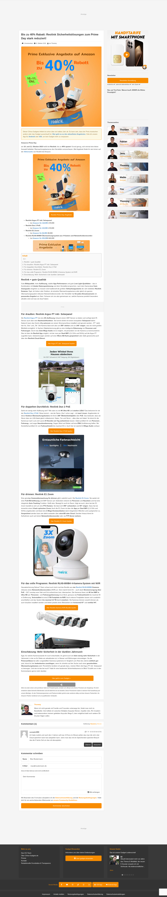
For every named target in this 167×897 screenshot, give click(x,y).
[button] (122, 875)
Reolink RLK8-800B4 (84, 587)
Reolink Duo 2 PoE (31, 413)
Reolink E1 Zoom (82, 498)
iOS (40, 136)
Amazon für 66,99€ (40, 233)
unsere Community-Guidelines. (65, 800)
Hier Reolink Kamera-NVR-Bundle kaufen (61, 608)
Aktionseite (28, 152)
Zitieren (88, 745)
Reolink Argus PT (30, 318)
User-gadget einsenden (84, 858)
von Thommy (53, 43)
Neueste (93, 724)
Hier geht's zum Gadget (61, 678)
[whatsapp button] (83, 884)
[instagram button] (72, 884)
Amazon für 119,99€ (40, 228)
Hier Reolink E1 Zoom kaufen (61, 521)
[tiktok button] (78, 884)
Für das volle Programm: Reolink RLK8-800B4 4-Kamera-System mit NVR (50, 272)
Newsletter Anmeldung (128, 80)
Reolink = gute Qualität (32, 262)
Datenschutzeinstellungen (115, 894)
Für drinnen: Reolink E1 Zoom (35, 269)
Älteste (99, 724)
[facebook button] (61, 884)
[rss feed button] (89, 884)
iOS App (99, 885)
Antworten (97, 745)
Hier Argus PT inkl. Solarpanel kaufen (61, 343)
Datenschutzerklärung (63, 798)
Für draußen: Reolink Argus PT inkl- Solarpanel (41, 264)
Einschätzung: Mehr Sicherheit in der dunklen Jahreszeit (44, 275)
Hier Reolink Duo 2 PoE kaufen (61, 431)
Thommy (37, 704)
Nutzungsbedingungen (88, 798)
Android (32, 136)
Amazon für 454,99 (40, 238)
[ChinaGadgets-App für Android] (40, 732)
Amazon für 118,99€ (40, 223)
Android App (112, 885)
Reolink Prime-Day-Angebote (61, 215)
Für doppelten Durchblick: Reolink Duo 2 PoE (40, 267)
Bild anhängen (94, 792)
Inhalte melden (59, 894)
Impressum (46, 894)
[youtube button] (67, 884)
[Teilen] (61, 685)
